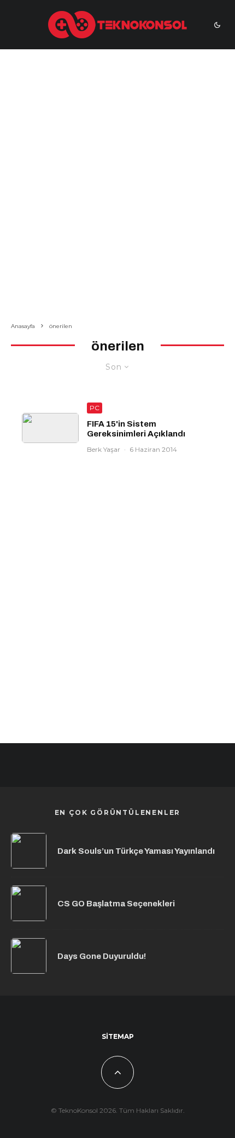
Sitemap (118, 1036)
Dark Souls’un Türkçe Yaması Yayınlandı (136, 851)
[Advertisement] (117, 188)
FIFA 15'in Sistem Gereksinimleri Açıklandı (136, 428)
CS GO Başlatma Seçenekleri (116, 903)
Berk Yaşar (103, 449)
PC (94, 408)
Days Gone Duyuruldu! (101, 956)
